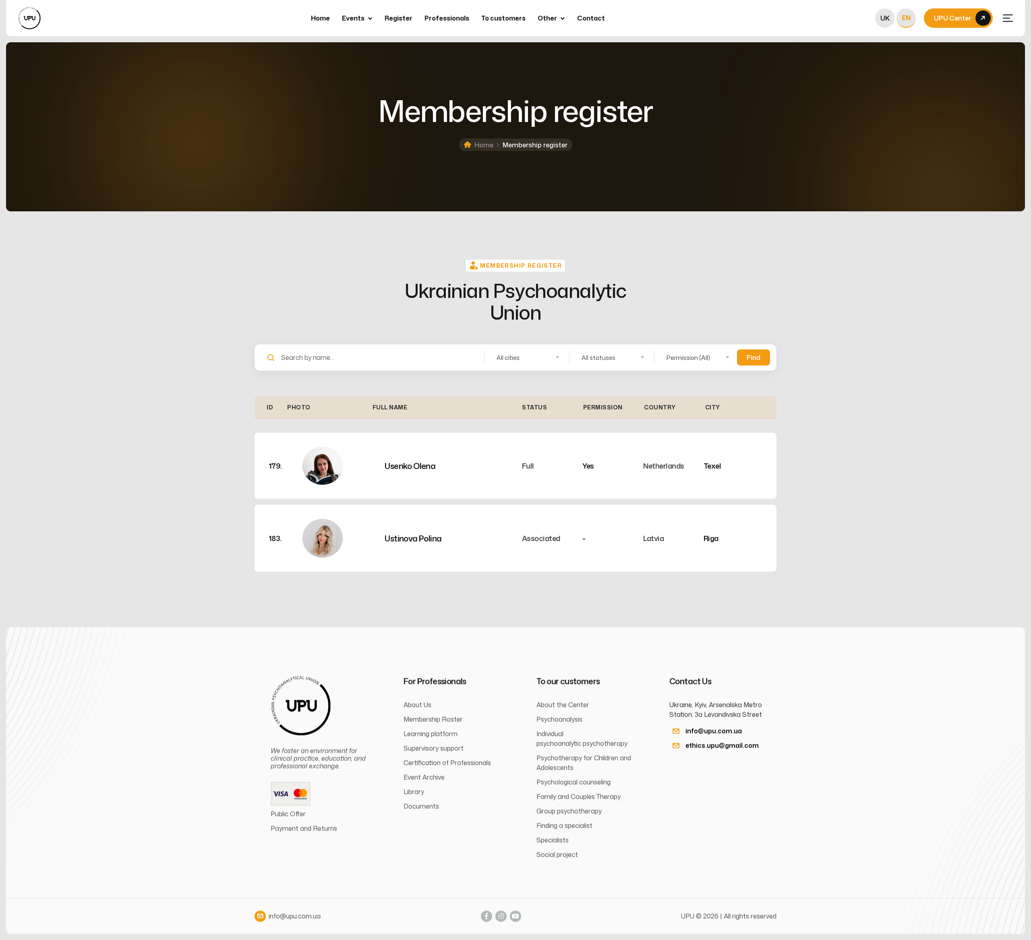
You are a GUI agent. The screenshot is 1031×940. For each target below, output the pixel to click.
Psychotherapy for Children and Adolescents (583, 763)
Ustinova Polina (413, 538)
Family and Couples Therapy (578, 796)
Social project (557, 854)
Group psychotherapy (569, 811)
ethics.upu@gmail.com (722, 745)
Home (320, 18)
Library (414, 791)
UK (885, 18)
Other (547, 18)
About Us (417, 704)
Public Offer (288, 814)
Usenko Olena (410, 465)
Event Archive (424, 777)
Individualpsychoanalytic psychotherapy (581, 738)
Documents (421, 806)
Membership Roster (433, 719)
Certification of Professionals (447, 762)
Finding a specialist (564, 825)
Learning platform (431, 733)
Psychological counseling (573, 782)
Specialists (552, 840)
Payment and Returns (304, 828)
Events (353, 18)
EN (906, 17)
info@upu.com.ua (713, 731)
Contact (591, 18)
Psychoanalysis (559, 719)
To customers (503, 18)
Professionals (446, 18)
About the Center (562, 704)
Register (398, 18)
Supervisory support (434, 748)
